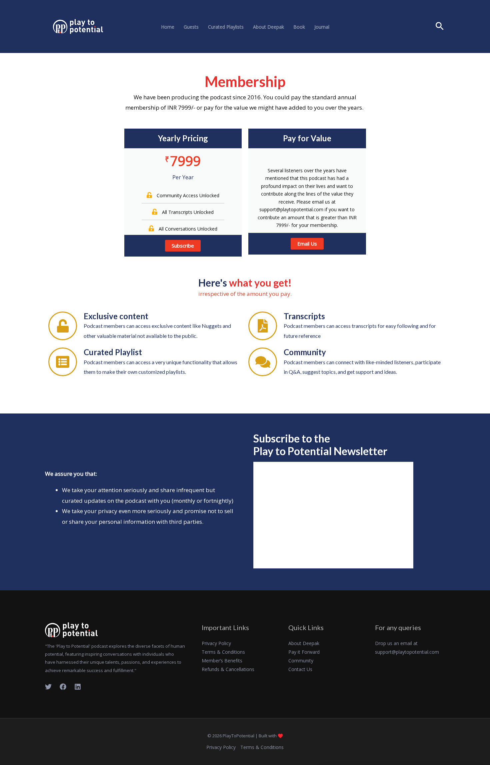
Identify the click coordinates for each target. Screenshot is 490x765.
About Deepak (268, 27)
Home (167, 27)
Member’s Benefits (222, 660)
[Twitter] (48, 686)
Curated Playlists (226, 27)
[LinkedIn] (77, 686)
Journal (321, 27)
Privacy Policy (216, 643)
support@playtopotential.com (407, 652)
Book (299, 27)
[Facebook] (63, 686)
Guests (191, 27)
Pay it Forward (304, 652)
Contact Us (300, 669)
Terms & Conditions (223, 652)
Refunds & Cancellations (228, 669)
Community (300, 660)
